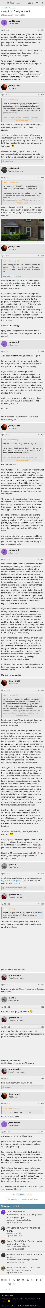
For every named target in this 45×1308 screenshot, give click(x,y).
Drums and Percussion (23, 1270)
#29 (42, 874)
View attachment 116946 (12, 276)
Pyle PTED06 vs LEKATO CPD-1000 (23, 1267)
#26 (42, 435)
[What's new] (37, 3)
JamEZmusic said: (9, 100)
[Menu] (3, 2)
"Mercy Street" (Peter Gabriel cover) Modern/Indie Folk (24, 1243)
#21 (42, 30)
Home (4, 1301)
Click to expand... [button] (22, 120)
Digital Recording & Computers (27, 1260)
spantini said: (8, 909)
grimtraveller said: (9, 1108)
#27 (42, 559)
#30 (42, 904)
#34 (42, 1078)
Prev (22, 1194)
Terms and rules (17, 1299)
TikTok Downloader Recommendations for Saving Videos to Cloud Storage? (24, 1214)
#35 (42, 1103)
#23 (42, 177)
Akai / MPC (18, 1233)
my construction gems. (11, 880)
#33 (42, 1027)
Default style (8, 1295)
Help (39, 1299)
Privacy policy (30, 1299)
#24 (42, 256)
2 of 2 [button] (29, 1194)
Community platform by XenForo (21, 1306)
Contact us (6, 1299)
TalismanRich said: (9, 261)
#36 (42, 1132)
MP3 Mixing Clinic (24, 1246)
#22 (42, 95)
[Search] (42, 3)
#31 (42, 985)
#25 (42, 351)
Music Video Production (24, 1220)
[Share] (38, 30)
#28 (42, 690)
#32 (42, 1007)
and (15, 888)
